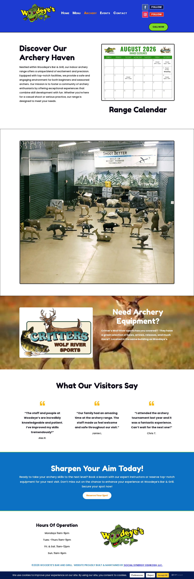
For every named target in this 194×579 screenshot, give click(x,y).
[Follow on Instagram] (145, 15)
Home (65, 12)
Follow (156, 7)
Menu (77, 12)
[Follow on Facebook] (145, 7)
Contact (120, 12)
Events (105, 12)
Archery (90, 12)
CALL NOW (158, 26)
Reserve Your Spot (97, 495)
